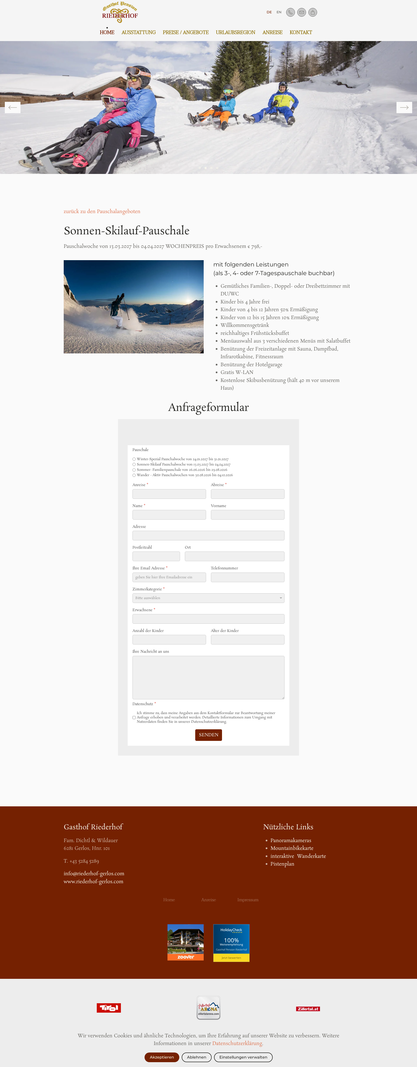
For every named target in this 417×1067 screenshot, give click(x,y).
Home (107, 33)
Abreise (219, 485)
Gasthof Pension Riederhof (231, 949)
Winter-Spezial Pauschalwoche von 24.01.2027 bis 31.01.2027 (183, 459)
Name (138, 506)
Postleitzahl (142, 547)
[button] (13, 107)
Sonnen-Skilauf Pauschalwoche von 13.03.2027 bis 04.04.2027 (183, 464)
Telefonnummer (224, 568)
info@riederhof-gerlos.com (94, 873)
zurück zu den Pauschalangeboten (102, 211)
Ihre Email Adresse (149, 568)
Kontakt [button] (301, 33)
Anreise (273, 33)
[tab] (200, 168)
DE (269, 12)
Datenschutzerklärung (237, 1043)
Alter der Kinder (225, 631)
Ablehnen (196, 1057)
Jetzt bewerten (231, 958)
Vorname (218, 506)
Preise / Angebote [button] (186, 33)
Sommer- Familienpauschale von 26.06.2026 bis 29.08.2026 (182, 470)
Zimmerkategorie (148, 589)
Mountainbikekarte (292, 848)
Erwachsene (143, 610)
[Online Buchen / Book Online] (312, 12)
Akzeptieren (162, 1057)
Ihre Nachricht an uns (150, 651)
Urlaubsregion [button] (235, 33)
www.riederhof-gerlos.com (93, 881)
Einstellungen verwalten (243, 1057)
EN (279, 12)
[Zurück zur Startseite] (121, 12)
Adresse (139, 526)
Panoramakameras (291, 840)
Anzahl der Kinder (148, 631)
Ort (188, 547)
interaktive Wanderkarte (298, 856)
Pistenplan (282, 864)
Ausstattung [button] (139, 33)
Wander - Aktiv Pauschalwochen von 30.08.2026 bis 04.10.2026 (185, 475)
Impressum (247, 900)
